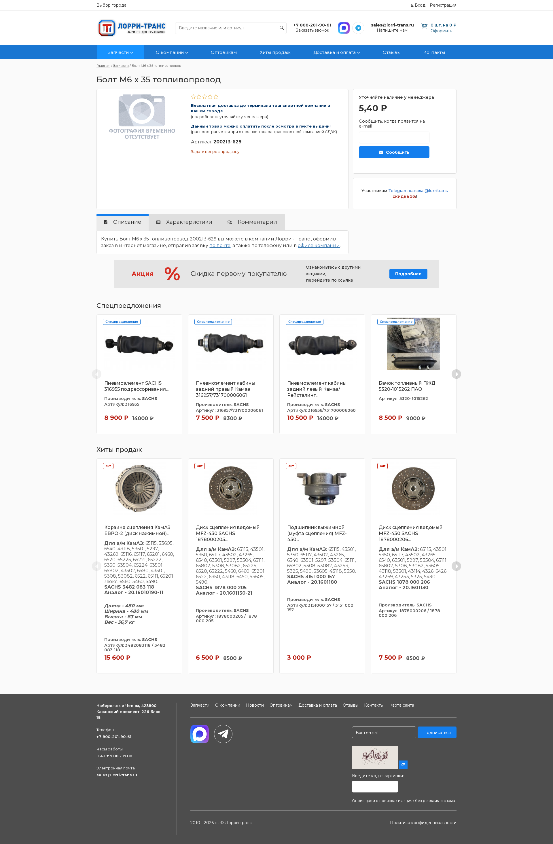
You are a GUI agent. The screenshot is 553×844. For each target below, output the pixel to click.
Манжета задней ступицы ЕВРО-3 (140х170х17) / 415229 (504, 386)
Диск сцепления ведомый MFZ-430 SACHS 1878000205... (228, 533)
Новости (255, 705)
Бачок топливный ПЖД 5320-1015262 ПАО (407, 386)
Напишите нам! (392, 30)
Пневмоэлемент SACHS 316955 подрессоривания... (136, 386)
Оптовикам (224, 52)
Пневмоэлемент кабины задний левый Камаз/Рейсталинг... (317, 389)
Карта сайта (401, 705)
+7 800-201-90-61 (113, 736)
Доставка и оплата (334, 52)
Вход (420, 5)
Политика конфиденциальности (423, 822)
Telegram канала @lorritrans (418, 190)
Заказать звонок (312, 30)
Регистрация (443, 5)
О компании (170, 52)
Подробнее (408, 273)
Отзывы (392, 52)
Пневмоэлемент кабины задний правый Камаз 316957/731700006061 (225, 389)
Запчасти (118, 52)
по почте (219, 245)
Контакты (434, 52)
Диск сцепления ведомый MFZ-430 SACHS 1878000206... (411, 533)
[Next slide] (456, 374)
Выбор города (111, 5)
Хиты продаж (275, 52)
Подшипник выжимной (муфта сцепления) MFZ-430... (317, 533)
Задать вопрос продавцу (215, 151)
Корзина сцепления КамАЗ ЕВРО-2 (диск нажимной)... (137, 530)
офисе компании (319, 245)
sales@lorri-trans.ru (116, 775)
